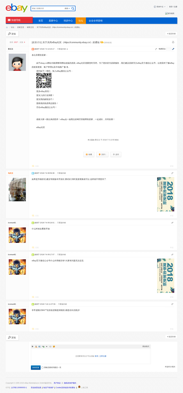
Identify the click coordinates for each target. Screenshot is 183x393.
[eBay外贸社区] (17, 12)
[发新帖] (12, 34)
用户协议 (57, 383)
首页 (40, 20)
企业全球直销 (96, 20)
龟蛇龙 (10, 173)
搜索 (66, 8)
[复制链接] (108, 43)
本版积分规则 (170, 367)
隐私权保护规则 (70, 383)
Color (36, 346)
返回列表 (172, 34)
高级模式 (145, 346)
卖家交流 (20, 27)
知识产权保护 (48, 388)
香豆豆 (10, 49)
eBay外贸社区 (7, 27)
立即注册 (103, 356)
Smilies (53, 346)
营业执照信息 (36, 388)
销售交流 (30, 27)
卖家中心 (53, 20)
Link (43, 346)
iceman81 (12, 223)
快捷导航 (16, 20)
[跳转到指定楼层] (173, 49)
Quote (46, 346)
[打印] (173, 42)
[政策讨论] (37, 42)
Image (39, 346)
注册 (175, 7)
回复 (37, 166)
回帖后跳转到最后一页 (52, 367)
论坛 (80, 20)
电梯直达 (162, 49)
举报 (171, 166)
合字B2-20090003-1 (19, 388)
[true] (72, 8)
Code (50, 346)
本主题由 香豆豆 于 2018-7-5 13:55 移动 (103, 140)
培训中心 (68, 20)
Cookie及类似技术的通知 (65, 388)
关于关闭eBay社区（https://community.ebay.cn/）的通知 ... (59, 27)
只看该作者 (61, 49)
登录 (171, 7)
